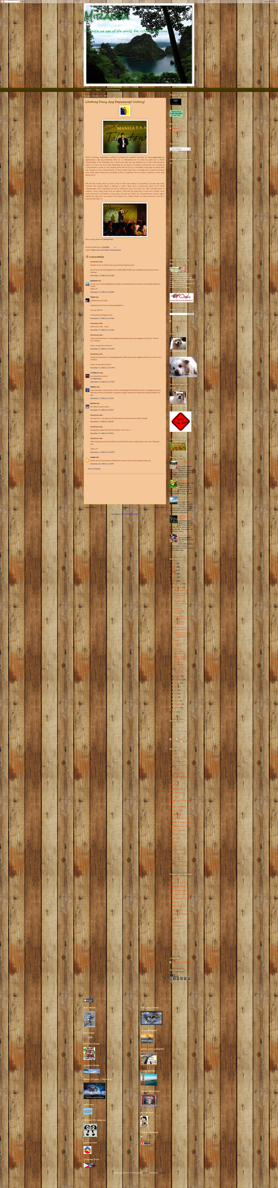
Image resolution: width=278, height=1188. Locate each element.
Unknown (175, 128)
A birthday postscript (178, 663)
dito (124, 270)
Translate (186, 152)
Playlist (177, 741)
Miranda (106, 16)
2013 (174, 563)
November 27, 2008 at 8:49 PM (101, 433)
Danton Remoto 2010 (177, 761)
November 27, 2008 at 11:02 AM (102, 318)
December (178, 584)
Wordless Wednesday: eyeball (179, 651)
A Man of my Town (177, 834)
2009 (174, 577)
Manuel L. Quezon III (177, 883)
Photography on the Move (179, 826)
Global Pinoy (174, 902)
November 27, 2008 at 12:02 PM (102, 368)
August (177, 683)
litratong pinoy (115, 250)
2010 (174, 574)
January (177, 708)
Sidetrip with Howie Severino (180, 898)
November (178, 587)
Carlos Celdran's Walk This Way (182, 894)
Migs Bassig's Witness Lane (180, 862)
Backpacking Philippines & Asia (181, 777)
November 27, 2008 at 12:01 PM (102, 349)
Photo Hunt (174, 753)
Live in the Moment (113, 90)
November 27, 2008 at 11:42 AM (102, 330)
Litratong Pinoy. (107, 239)
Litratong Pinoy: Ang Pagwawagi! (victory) (115, 102)
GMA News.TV (175, 934)
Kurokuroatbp (175, 838)
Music (172, 741)
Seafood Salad (184, 481)
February (177, 704)
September (178, 680)
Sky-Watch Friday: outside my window (181, 596)
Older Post (159, 507)
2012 (174, 567)
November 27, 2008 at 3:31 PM (101, 398)
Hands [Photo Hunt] (186, 535)
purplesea (93, 281)
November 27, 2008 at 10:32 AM (102, 275)
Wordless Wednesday (178, 807)
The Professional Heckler (179, 757)
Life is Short (174, 846)
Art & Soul (173, 781)
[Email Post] (114, 247)
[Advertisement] (125, 489)
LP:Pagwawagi (95, 378)
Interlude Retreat (176, 910)
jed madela (105, 250)
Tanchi (92, 297)
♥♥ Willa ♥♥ (94, 373)
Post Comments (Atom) (129, 514)
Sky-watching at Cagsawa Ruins (185, 499)
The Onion (174, 945)
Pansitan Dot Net (176, 918)
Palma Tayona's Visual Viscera (181, 854)
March (177, 701)
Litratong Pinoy (175, 814)
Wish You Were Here (177, 858)
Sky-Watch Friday (176, 811)
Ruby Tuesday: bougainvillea (180, 658)
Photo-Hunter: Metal (181, 590)
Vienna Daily (174, 842)
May (176, 694)
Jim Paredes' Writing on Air (180, 865)
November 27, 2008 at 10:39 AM (102, 292)
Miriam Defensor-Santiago (179, 890)
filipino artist (96, 250)
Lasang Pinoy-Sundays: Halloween (179, 670)
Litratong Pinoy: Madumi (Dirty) (180, 628)
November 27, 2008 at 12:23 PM (102, 382)
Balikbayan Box (175, 922)
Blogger (161, 1173)
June (176, 690)
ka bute (93, 403)
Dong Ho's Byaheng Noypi (179, 818)
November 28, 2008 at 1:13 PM (102, 464)
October (177, 676)
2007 (174, 712)
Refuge (176, 640)
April (176, 697)
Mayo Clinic (174, 941)
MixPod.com (187, 741)
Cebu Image (174, 785)
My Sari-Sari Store (176, 850)
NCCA (172, 930)
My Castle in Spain (177, 789)
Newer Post (90, 507)
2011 (174, 570)
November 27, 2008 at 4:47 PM (101, 410)
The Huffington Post (177, 773)
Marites (93, 387)
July (175, 687)
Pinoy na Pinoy (175, 769)
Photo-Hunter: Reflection (179, 623)
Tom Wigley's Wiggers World (180, 822)
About (98, 90)
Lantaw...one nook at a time (180, 765)
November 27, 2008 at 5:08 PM (101, 421)
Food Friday (174, 797)
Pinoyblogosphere (176, 949)
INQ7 (172, 938)
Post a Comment (94, 469)
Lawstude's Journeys (177, 830)
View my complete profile (179, 131)
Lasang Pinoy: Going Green (179, 617)
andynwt (146, 1173)
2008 (174, 581)
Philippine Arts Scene (178, 906)
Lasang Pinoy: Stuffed (179, 645)
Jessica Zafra (175, 879)
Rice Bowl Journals (177, 926)
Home (88, 90)
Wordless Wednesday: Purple (179, 611)
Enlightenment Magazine (179, 914)
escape (92, 457)
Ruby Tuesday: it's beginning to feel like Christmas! (181, 635)
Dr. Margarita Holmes (178, 886)
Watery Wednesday (177, 793)
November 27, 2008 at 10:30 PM (102, 452)
